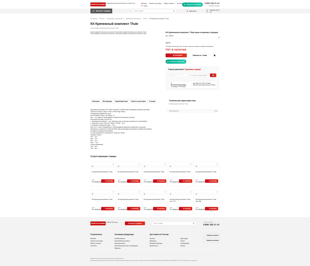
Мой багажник (98, 4)
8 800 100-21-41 (212, 3)
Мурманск (153, 241)
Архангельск (154, 246)
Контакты (180, 3)
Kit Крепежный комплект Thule (102, 172)
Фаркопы (118, 248)
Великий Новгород (156, 243)
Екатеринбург (184, 243)
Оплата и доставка (155, 3)
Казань (182, 246)
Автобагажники (120, 238)
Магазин (144, 3)
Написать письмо (213, 240)
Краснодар (184, 238)
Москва (152, 238)
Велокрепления (120, 243)
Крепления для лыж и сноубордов (126, 246)
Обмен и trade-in (169, 3)
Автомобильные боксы (122, 241)
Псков (182, 241)
